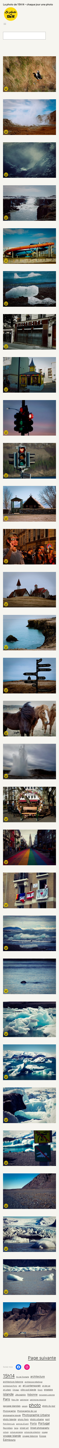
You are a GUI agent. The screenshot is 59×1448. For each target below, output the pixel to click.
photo (35, 1405)
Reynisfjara (8, 1428)
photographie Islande (12, 1415)
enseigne (48, 1389)
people (24, 1406)
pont (47, 1419)
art (20, 1385)
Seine (16, 1428)
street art (24, 1428)
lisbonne (32, 1394)
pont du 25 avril (22, 1424)
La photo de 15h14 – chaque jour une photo (28, 4)
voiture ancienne (16, 1432)
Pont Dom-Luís (9, 1424)
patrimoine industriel (38, 1400)
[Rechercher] (52, 35)
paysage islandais (11, 1406)
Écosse (42, 1436)
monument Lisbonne (47, 1395)
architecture (37, 1376)
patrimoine (24, 1400)
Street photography (39, 1428)
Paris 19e (15, 1400)
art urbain (7, 1390)
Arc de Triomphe (22, 1377)
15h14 (9, 1375)
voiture (5, 1432)
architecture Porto (10, 1386)
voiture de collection (32, 1432)
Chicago (16, 1390)
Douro (40, 1390)
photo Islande (9, 1419)
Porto (33, 1423)
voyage (45, 1432)
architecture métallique (33, 1382)
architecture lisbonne (13, 1382)
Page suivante (42, 1357)
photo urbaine (37, 1419)
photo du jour (48, 1406)
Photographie (9, 1411)
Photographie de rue (27, 1411)
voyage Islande (12, 1435)
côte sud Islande (28, 1390)
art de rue (46, 1386)
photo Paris (23, 1419)
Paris (6, 1399)
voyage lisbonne (30, 1436)
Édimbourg (9, 1439)
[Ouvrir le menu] (5, 24)
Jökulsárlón (20, 1395)
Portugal (44, 1423)
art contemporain (32, 1385)
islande (8, 1394)
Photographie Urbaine (36, 1415)
